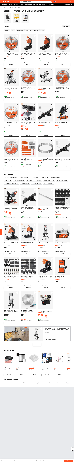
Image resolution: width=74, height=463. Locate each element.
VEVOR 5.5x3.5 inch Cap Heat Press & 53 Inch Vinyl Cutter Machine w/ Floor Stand (47, 366)
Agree (68, 460)
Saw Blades (19, 7)
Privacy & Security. (43, 460)
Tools (7, 7)
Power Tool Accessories (12, 7)
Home (4, 7)
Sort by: (64, 26)
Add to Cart (11, 64)
